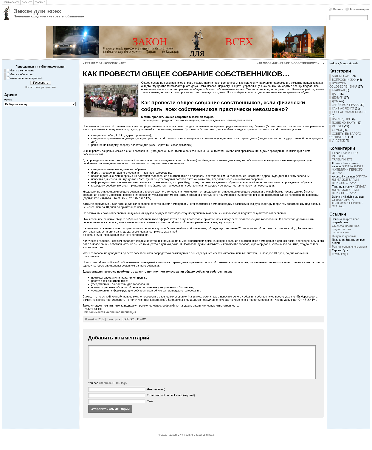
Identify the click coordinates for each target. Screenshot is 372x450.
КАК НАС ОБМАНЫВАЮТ (349, 112)
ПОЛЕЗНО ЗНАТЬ (344, 122)
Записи (338, 9)
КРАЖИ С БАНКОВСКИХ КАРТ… (107, 63)
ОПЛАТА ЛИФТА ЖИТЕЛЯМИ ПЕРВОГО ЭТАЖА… (347, 169)
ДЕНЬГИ (337, 97)
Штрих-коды (340, 254)
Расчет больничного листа (349, 246)
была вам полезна (22, 70)
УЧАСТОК (338, 140)
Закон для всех (37, 11)
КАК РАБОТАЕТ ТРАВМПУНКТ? (345, 156)
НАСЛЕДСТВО (341, 119)
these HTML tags (115, 383)
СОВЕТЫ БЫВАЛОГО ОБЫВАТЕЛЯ (345, 135)
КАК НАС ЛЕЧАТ (343, 108)
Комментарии (359, 9)
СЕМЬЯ (337, 130)
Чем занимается (109, 312)
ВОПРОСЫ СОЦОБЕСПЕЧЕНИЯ (343, 85)
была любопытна (21, 74)
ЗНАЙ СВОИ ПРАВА (345, 104)
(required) (156, 389)
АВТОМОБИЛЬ (342, 76)
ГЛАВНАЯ (338, 90)
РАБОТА (337, 126)
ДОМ (335, 101)
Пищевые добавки (344, 236)
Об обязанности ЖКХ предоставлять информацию (346, 229)
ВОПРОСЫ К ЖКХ (134, 319)
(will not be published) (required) (171, 395)
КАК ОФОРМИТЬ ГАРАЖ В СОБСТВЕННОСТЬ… (289, 63)
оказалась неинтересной (26, 78)
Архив (8, 99)
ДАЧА (335, 94)
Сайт (150, 401)
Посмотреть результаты (40, 87)
